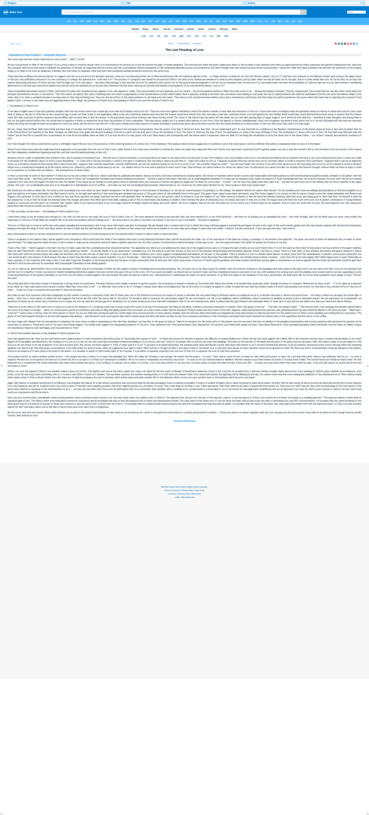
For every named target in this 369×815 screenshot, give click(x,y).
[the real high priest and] (365, 372)
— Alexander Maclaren (53, 55)
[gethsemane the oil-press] (3, 372)
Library (18, 44)
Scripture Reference (184, 421)
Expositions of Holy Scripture (25, 55)
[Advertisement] (184, 445)
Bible (12, 44)
